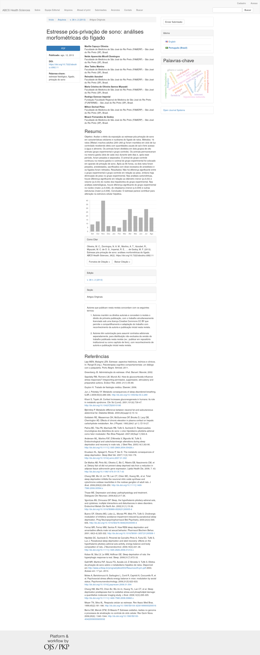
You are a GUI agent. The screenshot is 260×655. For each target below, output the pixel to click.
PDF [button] (63, 48)
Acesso (254, 3)
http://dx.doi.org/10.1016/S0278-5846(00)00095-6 (113, 522)
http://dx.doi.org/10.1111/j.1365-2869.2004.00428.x (109, 447)
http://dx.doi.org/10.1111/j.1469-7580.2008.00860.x (109, 597)
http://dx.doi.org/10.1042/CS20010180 (103, 405)
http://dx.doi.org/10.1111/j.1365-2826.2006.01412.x (109, 549)
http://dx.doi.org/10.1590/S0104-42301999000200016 (130, 605)
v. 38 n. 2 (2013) (78, 19)
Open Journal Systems (174, 110)
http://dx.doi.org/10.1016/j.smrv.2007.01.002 (106, 457)
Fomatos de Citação (99, 261)
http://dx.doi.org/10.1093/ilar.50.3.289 (129, 394)
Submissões (101, 9)
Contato (128, 9)
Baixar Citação (122, 261)
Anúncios (115, 9)
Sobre (37, 9)
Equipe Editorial (52, 9)
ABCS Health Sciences (16, 10)
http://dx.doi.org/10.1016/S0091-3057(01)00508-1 (131, 533)
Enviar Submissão (173, 21)
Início (51, 19)
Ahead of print (83, 9)
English (172, 41)
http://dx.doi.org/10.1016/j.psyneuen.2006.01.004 (108, 584)
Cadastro (241, 3)
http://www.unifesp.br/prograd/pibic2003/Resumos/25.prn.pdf (117, 567)
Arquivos (68, 9)
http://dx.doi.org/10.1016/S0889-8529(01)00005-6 (108, 509)
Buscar (139, 9)
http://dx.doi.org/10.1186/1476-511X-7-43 (104, 471)
